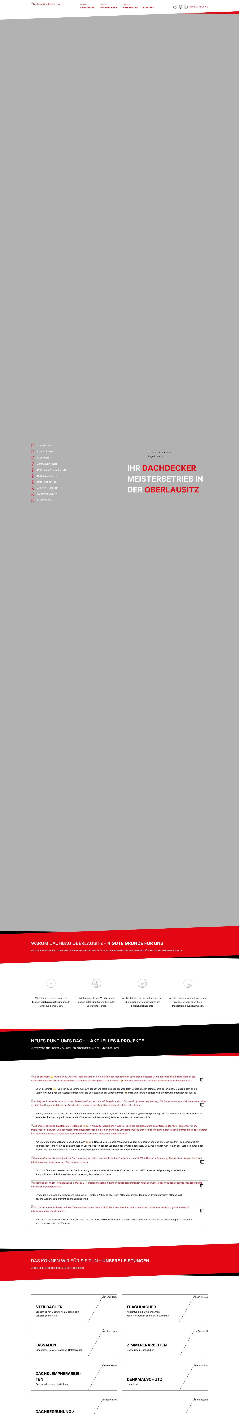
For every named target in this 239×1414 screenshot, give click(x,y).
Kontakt (148, 7)
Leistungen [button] (87, 6)
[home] (46, 6)
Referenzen (130, 6)
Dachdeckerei (108, 6)
